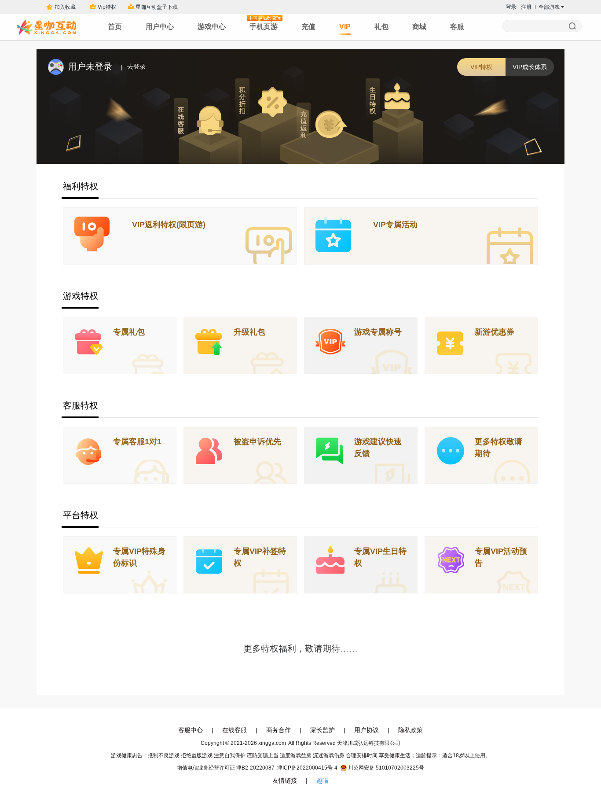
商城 (419, 26)
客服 (457, 26)
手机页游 (263, 26)
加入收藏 (64, 7)
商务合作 (278, 729)
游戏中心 (212, 26)
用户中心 (160, 26)
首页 (115, 26)
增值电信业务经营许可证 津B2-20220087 (226, 768)
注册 (526, 7)
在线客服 (234, 729)
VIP (345, 26)
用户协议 (366, 729)
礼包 (381, 26)
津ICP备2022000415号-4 (307, 768)
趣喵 (322, 780)
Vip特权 (107, 7)
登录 (511, 7)
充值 (308, 26)
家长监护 (322, 729)
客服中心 (190, 729)
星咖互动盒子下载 (157, 7)
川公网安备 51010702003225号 (386, 768)
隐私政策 (410, 729)
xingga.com (272, 743)
